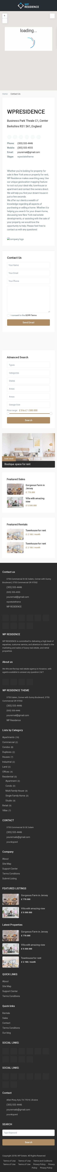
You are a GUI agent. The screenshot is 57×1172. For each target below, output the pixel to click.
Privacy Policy (39, 1164)
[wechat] (13, 1084)
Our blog (6, 1033)
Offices (5, 771)
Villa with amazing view (33, 908)
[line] (5, 1084)
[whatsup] (13, 1076)
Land (4, 767)
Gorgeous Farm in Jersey (34, 895)
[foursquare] (30, 682)
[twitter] (22, 618)
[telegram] (22, 1076)
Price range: (12, 410)
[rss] (13, 618)
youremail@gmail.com (28, 152)
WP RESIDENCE (14, 606)
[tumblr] (5, 626)
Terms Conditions (11, 873)
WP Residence (13, 720)
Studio (9, 800)
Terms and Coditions (42, 1161)
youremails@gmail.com (18, 837)
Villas (5, 810)
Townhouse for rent (36, 530)
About (5, 859)
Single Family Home (15, 795)
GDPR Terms (31, 315)
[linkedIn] (46, 618)
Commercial (8, 742)
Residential (7, 776)
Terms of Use (9, 1161)
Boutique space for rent (17, 464)
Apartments (8, 737)
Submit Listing (9, 878)
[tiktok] (30, 1076)
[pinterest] (13, 626)
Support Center (10, 868)
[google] (38, 618)
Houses (6, 757)
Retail (5, 805)
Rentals (6, 1013)
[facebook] (5, 618)
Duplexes (7, 752)
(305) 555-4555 (25, 147)
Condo (9, 786)
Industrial (7, 762)
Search (28, 420)
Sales (5, 1018)
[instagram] (22, 682)
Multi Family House (15, 790)
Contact (6, 1023)
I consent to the (24, 315)
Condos (6, 747)
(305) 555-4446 (25, 143)
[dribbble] (30, 618)
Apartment (11, 781)
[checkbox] (8, 315)
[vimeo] (30, 626)
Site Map (6, 863)
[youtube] (22, 626)
